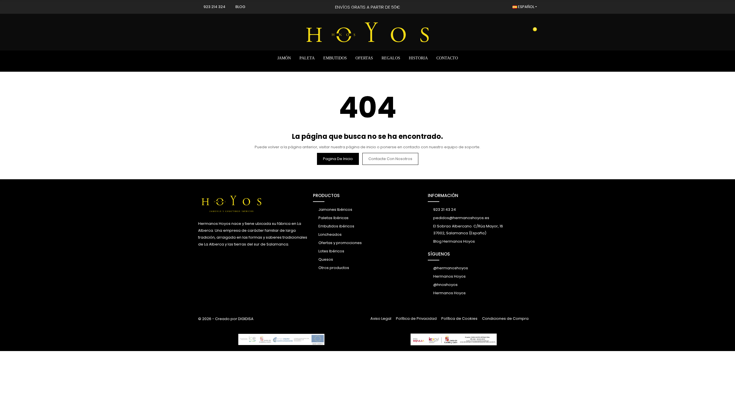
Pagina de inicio (338, 158)
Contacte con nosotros (390, 158)
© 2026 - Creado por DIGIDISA (226, 319)
